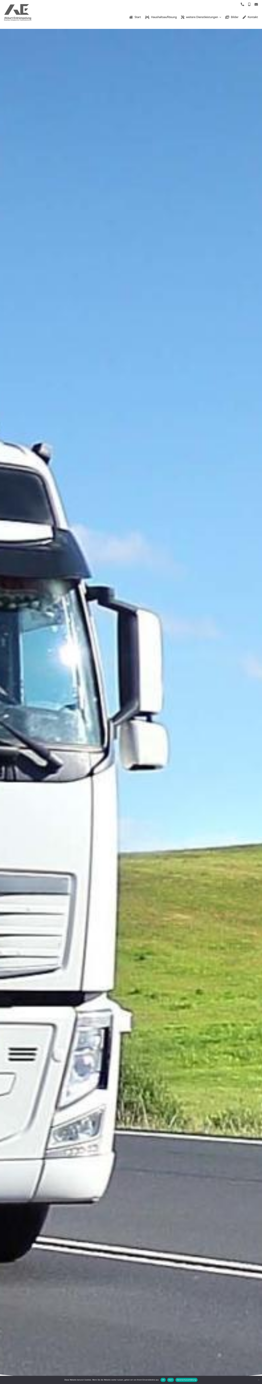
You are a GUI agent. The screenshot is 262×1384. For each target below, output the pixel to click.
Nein (171, 1380)
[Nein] (258, 1380)
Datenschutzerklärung (186, 1380)
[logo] (17, 5)
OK (163, 1380)
